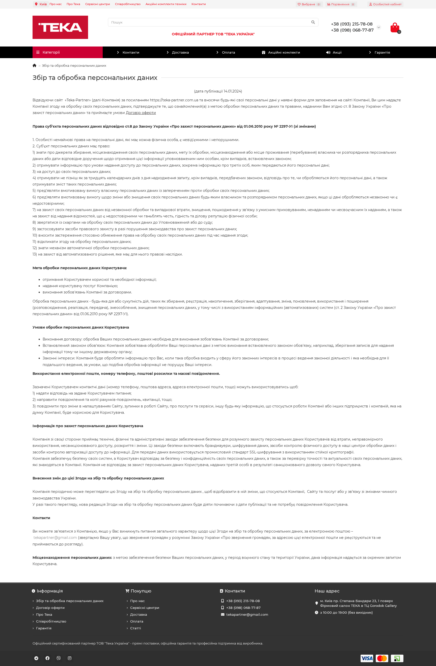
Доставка (180, 52)
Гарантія (382, 52)
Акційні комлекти (284, 52)
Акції (337, 52)
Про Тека (73, 4)
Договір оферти (141, 112)
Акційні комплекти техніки (166, 4)
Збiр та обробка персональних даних (69, 601)
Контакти (199, 4)
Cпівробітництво (51, 621)
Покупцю (141, 590)
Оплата (228, 52)
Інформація (50, 590)
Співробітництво (128, 4)
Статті (135, 628)
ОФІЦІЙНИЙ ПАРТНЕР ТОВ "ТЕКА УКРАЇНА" (213, 34)
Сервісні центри (97, 4)
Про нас (55, 4)
